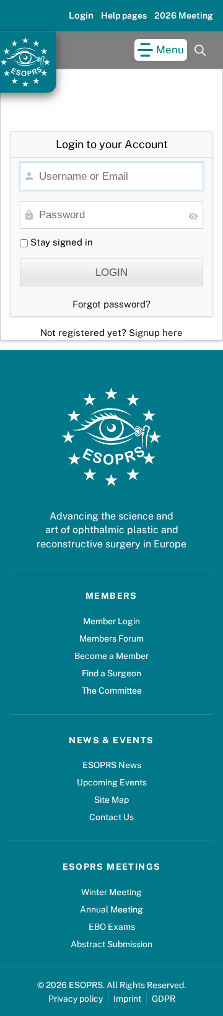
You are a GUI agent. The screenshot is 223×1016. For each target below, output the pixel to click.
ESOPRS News (111, 765)
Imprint (127, 999)
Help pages (124, 15)
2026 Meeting (183, 15)
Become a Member (111, 656)
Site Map (111, 800)
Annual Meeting (111, 909)
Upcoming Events (112, 782)
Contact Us (111, 817)
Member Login (111, 621)
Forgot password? (111, 304)
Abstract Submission (111, 944)
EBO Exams (112, 927)
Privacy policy (75, 999)
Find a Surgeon (111, 673)
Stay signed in (60, 242)
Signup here (156, 332)
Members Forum (111, 638)
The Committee (112, 691)
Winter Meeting (111, 892)
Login (81, 15)
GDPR (163, 999)
